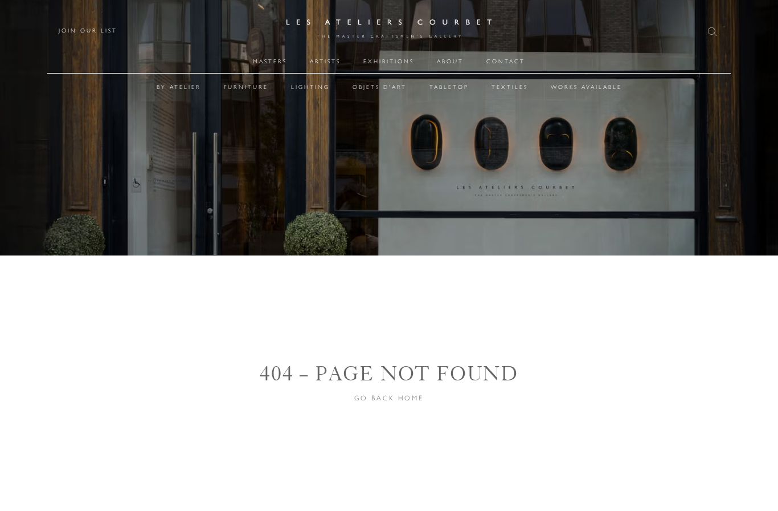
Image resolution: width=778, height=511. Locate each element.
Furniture (246, 87)
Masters (270, 61)
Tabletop (449, 87)
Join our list (88, 30)
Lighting (310, 87)
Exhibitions (388, 61)
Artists (325, 61)
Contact (505, 61)
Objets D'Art (380, 87)
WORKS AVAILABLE (586, 87)
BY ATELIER (179, 87)
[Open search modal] (713, 31)
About (450, 61)
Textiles (510, 87)
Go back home (389, 398)
